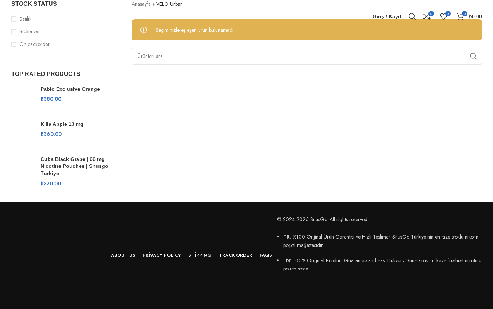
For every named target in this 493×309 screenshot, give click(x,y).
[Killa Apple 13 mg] (23, 132)
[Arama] (412, 16)
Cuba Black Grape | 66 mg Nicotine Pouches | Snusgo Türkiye (74, 166)
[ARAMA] (473, 56)
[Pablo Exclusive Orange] (23, 97)
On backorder (34, 44)
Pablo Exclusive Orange (70, 89)
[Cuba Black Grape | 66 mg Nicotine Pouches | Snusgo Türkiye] (23, 171)
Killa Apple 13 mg (62, 124)
